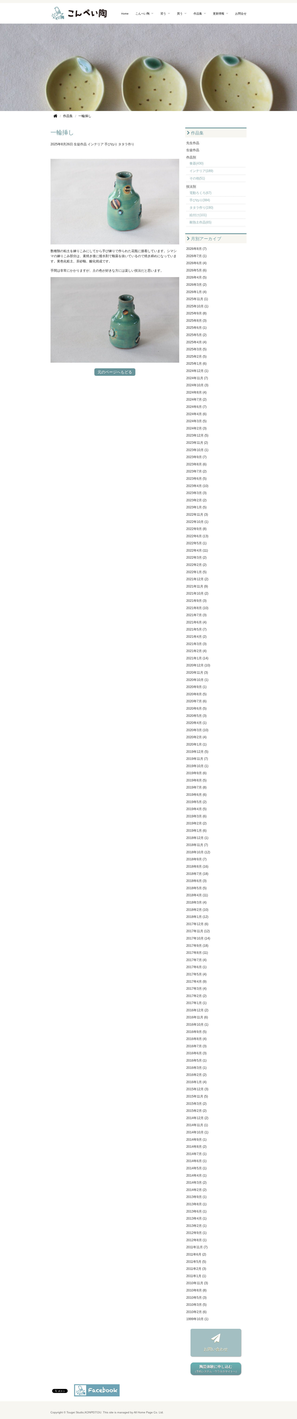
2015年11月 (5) (197, 1096)
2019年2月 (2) (196, 823)
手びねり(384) (200, 200)
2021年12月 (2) (197, 579)
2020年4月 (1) (196, 723)
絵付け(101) (198, 215)
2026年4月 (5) (196, 277)
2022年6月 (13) (197, 536)
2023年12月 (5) (197, 435)
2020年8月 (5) (196, 694)
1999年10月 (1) (197, 1319)
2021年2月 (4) (196, 651)
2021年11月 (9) (197, 586)
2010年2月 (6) (196, 1312)
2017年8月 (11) (197, 952)
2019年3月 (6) (196, 816)
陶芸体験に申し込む (216, 1369)
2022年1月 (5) (196, 572)
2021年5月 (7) (196, 629)
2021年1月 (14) (197, 658)
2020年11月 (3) (197, 672)
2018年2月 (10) (197, 909)
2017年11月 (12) (198, 931)
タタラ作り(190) (201, 207)
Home (124, 13)
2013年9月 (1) (196, 1197)
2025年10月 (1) (197, 306)
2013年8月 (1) (196, 1204)
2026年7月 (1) (196, 256)
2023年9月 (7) (196, 457)
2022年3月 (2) (196, 557)
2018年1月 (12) (197, 916)
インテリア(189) (201, 171)
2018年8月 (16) (197, 866)
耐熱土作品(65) (200, 222)
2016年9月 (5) (196, 1032)
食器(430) (196, 163)
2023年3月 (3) (196, 493)
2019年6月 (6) (196, 794)
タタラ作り (126, 144)
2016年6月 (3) (196, 1053)
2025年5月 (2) (196, 335)
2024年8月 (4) (196, 392)
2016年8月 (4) (196, 1039)
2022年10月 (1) (197, 522)
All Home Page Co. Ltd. (149, 1412)
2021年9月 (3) (196, 600)
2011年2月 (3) (196, 1268)
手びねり (110, 144)
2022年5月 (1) (196, 543)
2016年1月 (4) (196, 1082)
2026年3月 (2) (196, 284)
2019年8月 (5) (196, 780)
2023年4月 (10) (197, 486)
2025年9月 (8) (196, 313)
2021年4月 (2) (196, 636)
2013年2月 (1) (196, 1225)
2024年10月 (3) (197, 385)
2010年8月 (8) (196, 1290)
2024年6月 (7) (196, 406)
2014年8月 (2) (196, 1146)
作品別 (191, 157)
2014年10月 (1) (197, 1132)
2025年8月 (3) (196, 320)
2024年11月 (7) (197, 378)
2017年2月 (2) (196, 996)
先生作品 (192, 143)
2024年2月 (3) (196, 428)
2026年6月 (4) (196, 263)
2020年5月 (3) (196, 715)
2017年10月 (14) (198, 938)
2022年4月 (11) (197, 550)
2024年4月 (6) (196, 414)
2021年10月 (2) (197, 593)
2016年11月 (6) (197, 1017)
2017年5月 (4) (196, 974)
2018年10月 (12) (198, 852)
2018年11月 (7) (197, 845)
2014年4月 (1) (196, 1175)
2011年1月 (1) (196, 1276)
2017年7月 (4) (196, 960)
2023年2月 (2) (196, 500)
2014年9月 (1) (196, 1139)
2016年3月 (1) (196, 1067)
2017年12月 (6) (197, 924)
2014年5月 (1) (196, 1168)
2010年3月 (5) (196, 1304)
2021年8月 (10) (197, 608)
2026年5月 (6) (196, 270)
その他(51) (197, 178)
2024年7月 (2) (196, 399)
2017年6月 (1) (196, 967)
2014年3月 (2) (196, 1182)
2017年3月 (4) (196, 988)
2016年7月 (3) (196, 1046)
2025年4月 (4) (196, 342)
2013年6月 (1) (196, 1211)
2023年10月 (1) (197, 450)
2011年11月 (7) (196, 1247)
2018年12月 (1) (197, 838)
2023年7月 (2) (196, 471)
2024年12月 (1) (197, 371)
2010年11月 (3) (197, 1283)
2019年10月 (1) (197, 766)
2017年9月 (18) (197, 945)
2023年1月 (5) (196, 507)
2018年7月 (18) (197, 873)
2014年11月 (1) (197, 1125)
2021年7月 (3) (196, 615)
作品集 (197, 133)
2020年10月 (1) (197, 680)
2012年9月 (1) (196, 1233)
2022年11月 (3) (197, 514)
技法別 (191, 186)
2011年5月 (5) (196, 1261)
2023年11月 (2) (197, 442)
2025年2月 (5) (196, 356)
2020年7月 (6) (196, 701)
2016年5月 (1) (196, 1060)
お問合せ (240, 13)
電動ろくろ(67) (200, 193)
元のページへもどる (115, 372)
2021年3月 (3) (196, 644)
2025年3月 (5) (196, 349)
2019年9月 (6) (196, 773)
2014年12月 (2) (197, 1118)
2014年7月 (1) (196, 1154)
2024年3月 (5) (196, 421)
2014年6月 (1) (196, 1161)
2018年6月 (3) (196, 881)
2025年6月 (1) (196, 327)
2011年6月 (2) (196, 1254)
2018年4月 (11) (197, 895)
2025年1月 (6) (196, 363)
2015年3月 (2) (196, 1103)
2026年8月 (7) (196, 248)
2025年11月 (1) (197, 299)
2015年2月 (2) (196, 1110)
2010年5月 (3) (196, 1297)
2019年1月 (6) (196, 830)
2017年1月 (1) (196, 1003)
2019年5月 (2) (196, 802)
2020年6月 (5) (196, 708)
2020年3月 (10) (197, 730)
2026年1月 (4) (196, 292)
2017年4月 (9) (196, 981)
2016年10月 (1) (197, 1024)
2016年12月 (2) (197, 1010)
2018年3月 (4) (196, 902)
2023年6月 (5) (196, 478)
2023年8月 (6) (196, 464)
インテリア (95, 144)
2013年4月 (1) (196, 1218)
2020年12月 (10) (198, 665)
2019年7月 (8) (196, 787)
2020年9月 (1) (196, 687)
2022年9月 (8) (196, 529)
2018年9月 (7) (196, 859)
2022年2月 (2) (196, 565)
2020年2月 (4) (196, 737)
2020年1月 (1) (196, 744)
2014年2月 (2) (196, 1190)
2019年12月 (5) (197, 751)
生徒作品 (80, 144)
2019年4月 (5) (196, 809)
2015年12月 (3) (197, 1089)
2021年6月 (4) (196, 622)
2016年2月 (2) (196, 1075)
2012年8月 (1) (196, 1240)
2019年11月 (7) (197, 758)
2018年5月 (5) (196, 888)
